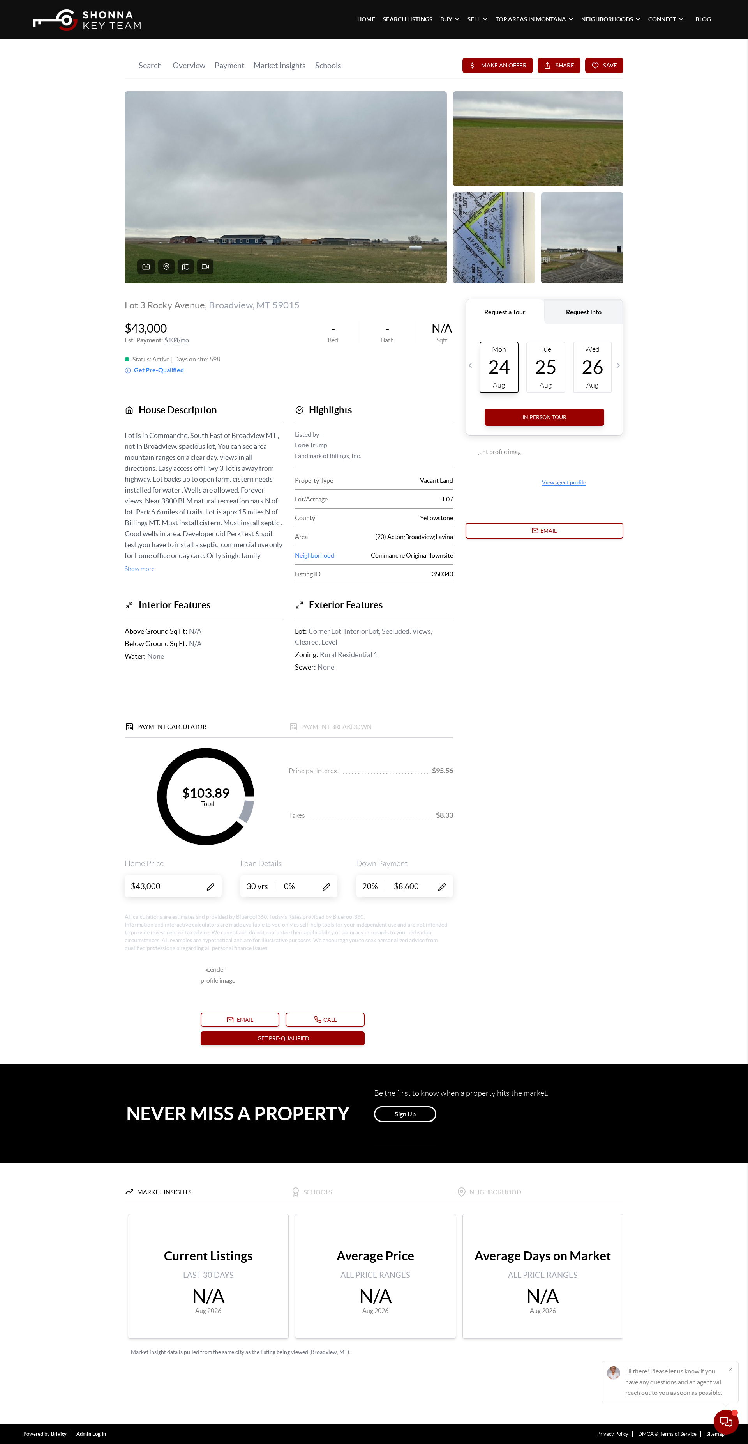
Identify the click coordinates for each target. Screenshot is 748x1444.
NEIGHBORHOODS (607, 19)
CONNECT (662, 19)
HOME (366, 19)
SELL (474, 19)
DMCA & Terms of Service (667, 1434)
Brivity (59, 1434)
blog (703, 19)
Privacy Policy (612, 1434)
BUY (446, 19)
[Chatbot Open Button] (726, 1422)
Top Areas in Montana (531, 19)
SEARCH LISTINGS (407, 19)
